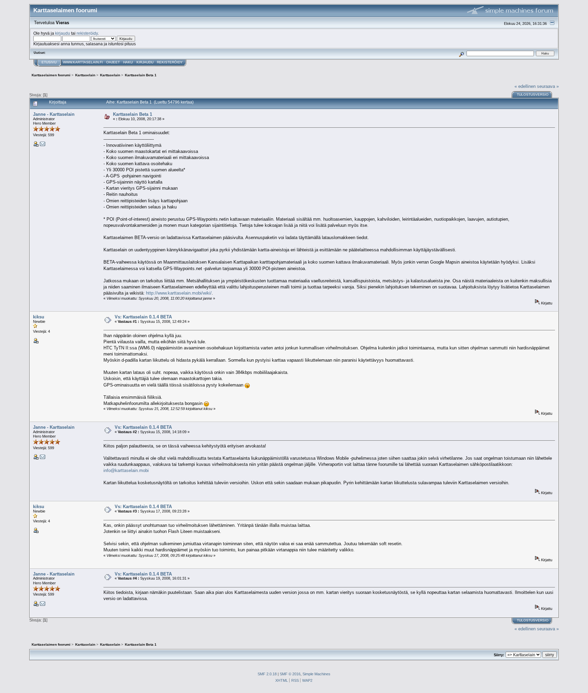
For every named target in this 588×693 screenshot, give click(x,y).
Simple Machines (316, 674)
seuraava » (548, 86)
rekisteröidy (87, 33)
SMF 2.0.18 (267, 674)
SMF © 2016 (290, 674)
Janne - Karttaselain (54, 114)
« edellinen (525, 86)
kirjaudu (62, 33)
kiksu (38, 316)
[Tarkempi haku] (461, 53)
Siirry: (499, 655)
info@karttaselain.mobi (126, 470)
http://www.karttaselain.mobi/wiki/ (179, 293)
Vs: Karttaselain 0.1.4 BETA (143, 316)
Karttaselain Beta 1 (132, 114)
